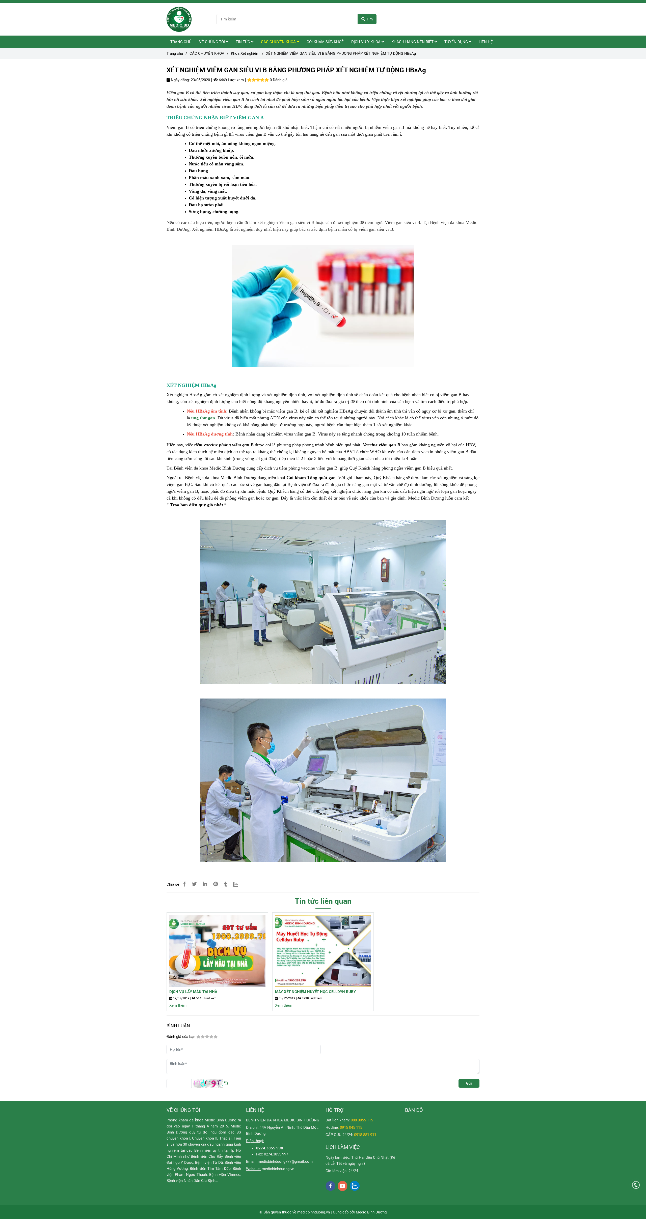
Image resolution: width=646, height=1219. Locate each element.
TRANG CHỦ (181, 42)
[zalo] (355, 1186)
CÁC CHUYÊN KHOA (279, 42)
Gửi (469, 1083)
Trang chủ (175, 53)
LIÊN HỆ (486, 42)
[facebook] (330, 1186)
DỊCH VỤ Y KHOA (366, 42)
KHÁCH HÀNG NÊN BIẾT (413, 42)
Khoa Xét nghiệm (245, 53)
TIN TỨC (243, 42)
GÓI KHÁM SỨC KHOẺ (325, 42)
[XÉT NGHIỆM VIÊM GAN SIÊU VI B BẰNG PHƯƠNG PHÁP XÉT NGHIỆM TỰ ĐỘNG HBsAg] (179, 19)
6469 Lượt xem (231, 80)
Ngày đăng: (180, 80)
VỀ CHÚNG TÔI (212, 42)
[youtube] (342, 1186)
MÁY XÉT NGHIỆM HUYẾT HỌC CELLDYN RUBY (315, 992)
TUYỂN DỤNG (456, 42)
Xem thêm (177, 1005)
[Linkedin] (205, 884)
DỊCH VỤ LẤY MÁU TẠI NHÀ (193, 992)
